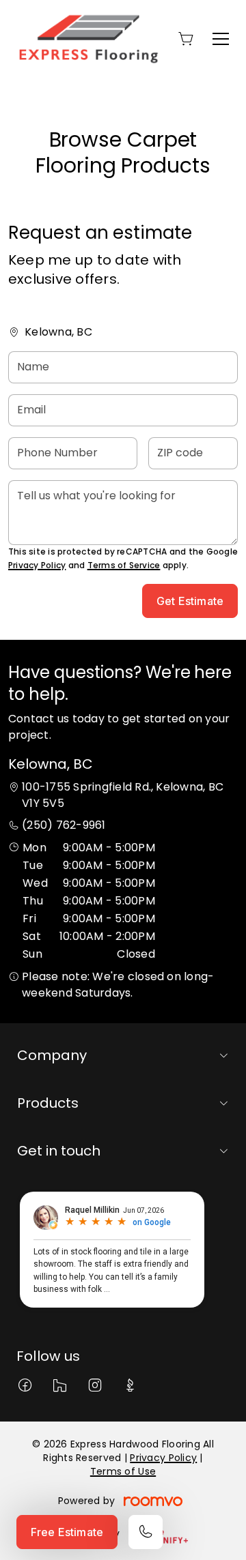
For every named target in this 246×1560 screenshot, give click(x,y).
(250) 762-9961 (63, 825)
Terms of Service (124, 565)
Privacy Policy (37, 565)
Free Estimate (67, 1532)
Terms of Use (123, 1471)
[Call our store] (145, 1532)
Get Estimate (189, 601)
